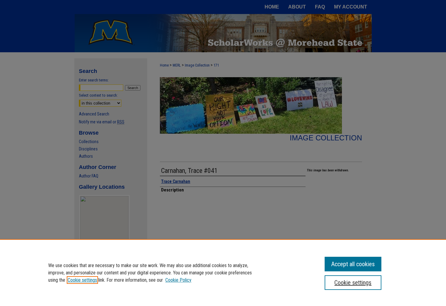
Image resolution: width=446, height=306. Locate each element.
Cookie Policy (178, 280)
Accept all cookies (353, 264)
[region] (223, 272)
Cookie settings (82, 280)
